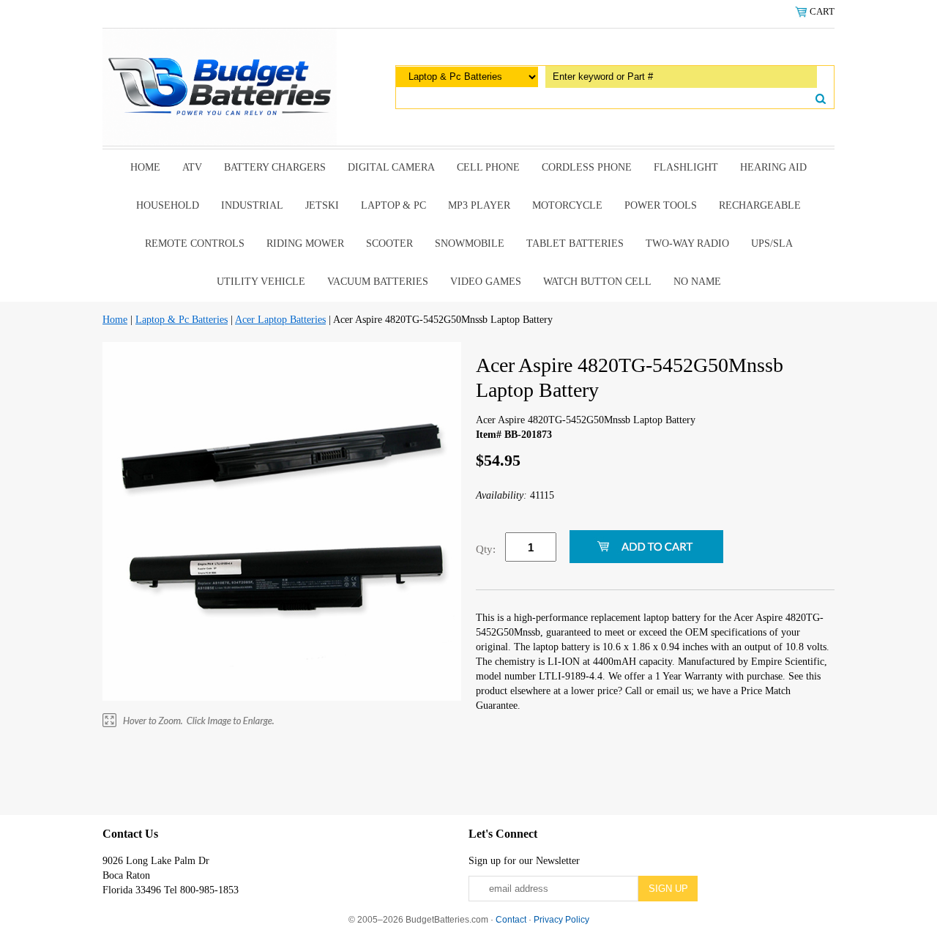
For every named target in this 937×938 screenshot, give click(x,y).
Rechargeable (760, 205)
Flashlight (686, 167)
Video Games (485, 281)
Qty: (486, 549)
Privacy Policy (561, 920)
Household (167, 205)
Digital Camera (391, 167)
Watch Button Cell (597, 281)
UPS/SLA (772, 243)
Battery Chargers (275, 167)
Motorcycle (567, 205)
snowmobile (469, 243)
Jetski (322, 205)
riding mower (305, 243)
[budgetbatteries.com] (219, 86)
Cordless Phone (587, 167)
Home (145, 167)
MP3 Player (479, 205)
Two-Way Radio (687, 243)
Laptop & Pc (393, 205)
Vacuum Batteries (377, 281)
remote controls (194, 243)
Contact (511, 920)
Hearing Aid (773, 167)
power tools (660, 205)
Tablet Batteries (575, 243)
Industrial (252, 205)
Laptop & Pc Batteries (181, 319)
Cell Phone (488, 167)
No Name (697, 281)
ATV (192, 167)
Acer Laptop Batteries (280, 319)
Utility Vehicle (261, 281)
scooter (389, 243)
